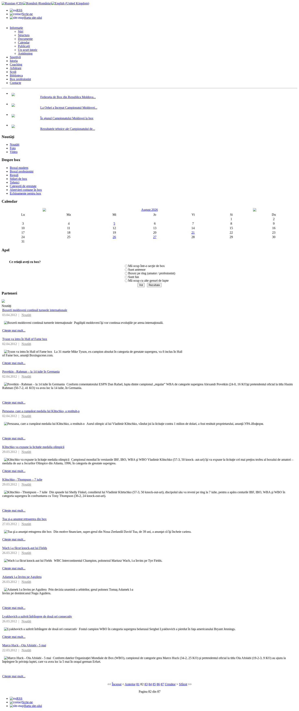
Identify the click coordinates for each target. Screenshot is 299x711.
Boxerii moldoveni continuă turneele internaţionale (34, 310)
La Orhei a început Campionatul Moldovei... (68, 107)
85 (154, 684)
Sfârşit (183, 684)
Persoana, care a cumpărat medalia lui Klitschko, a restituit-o (41, 411)
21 (193, 232)
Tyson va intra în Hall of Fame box (24, 339)
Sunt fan (133, 277)
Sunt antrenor (136, 269)
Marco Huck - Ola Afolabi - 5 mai (24, 645)
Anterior (130, 684)
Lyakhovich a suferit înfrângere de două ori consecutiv (37, 616)
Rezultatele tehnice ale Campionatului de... (67, 129)
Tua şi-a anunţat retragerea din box (24, 519)
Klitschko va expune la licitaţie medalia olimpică (33, 447)
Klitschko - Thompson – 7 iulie (22, 479)
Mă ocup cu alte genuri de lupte (148, 280)
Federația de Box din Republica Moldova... (68, 97)
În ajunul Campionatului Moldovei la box (66, 118)
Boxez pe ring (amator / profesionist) (151, 273)
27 (154, 237)
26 (114, 237)
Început (116, 684)
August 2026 (149, 209)
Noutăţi (26, 315)
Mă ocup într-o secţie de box (146, 266)
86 (158, 684)
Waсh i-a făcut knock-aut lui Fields (24, 548)
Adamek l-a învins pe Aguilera (21, 577)
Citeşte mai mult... (13, 330)
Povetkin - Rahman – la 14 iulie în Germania (31, 371)
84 (150, 684)
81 (138, 684)
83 (146, 684)
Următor (170, 684)
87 (162, 684)
